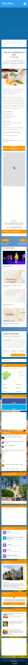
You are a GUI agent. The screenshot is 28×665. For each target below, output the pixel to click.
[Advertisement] (14, 22)
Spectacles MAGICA (7, 266)
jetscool (9, 549)
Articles (21, 60)
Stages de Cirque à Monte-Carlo (14, 464)
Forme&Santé (13, 63)
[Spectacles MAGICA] (14, 257)
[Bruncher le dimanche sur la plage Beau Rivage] (4, 538)
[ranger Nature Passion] (4, 556)
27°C (5, 373)
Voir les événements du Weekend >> (11, 435)
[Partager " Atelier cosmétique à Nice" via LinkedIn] (16, 223)
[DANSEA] (4, 532)
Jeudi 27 (5, 391)
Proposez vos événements (11, 231)
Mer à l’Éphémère (9, 445)
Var (21, 468)
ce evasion (9, 544)
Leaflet (14, 185)
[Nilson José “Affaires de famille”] (14, 315)
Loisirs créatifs (20, 63)
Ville (18, 586)
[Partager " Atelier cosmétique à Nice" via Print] (22, 223)
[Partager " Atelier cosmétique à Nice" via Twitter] (8, 223)
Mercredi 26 (5, 388)
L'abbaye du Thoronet (7, 502)
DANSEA (9, 531)
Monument (19, 585)
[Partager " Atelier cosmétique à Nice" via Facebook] (5, 223)
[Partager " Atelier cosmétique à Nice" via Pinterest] (14, 223)
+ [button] (4, 154)
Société (9, 586)
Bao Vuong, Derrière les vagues (14, 437)
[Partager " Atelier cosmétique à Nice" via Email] (19, 223)
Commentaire (14, 147)
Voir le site (14, 149)
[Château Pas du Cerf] (14, 296)
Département (6, 62)
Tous (4, 468)
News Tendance (18, 533)
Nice (16, 62)
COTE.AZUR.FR (14, 661)
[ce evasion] (4, 545)
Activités (9, 583)
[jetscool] (4, 550)
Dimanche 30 (19, 391)
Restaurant (9, 540)
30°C (10, 374)
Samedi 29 (18, 388)
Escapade (12, 585)
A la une (5, 583)
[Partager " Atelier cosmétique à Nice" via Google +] (11, 223)
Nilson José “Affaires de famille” (11, 323)
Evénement (11, 62)
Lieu (15, 585)
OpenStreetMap (22, 185)
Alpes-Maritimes (15, 60)
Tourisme (14, 586)
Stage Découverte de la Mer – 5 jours (12, 285)
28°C (5, 378)
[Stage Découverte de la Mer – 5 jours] (14, 276)
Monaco (17, 468)
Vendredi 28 (18, 384)
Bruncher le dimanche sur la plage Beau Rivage (15, 537)
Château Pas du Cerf (8, 304)
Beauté (19, 62)
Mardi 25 (5, 384)
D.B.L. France (13, 660)
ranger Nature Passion (12, 555)
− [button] (4, 156)
